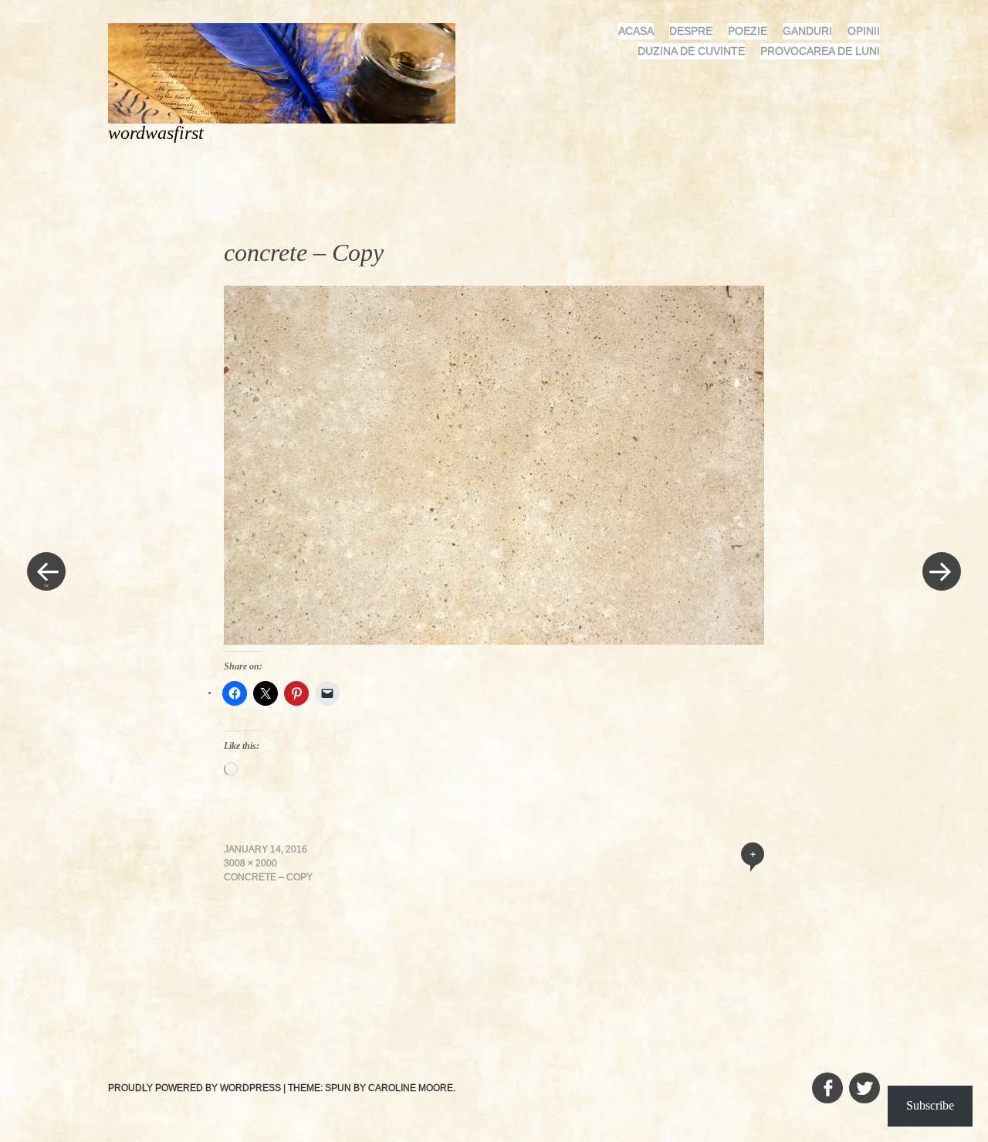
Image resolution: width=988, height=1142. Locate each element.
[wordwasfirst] (288, 72)
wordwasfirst (156, 133)
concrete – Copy (268, 877)
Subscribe (930, 1105)
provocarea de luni (820, 51)
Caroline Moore (410, 1088)
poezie (747, 31)
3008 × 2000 (250, 863)
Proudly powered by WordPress (194, 1088)
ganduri (807, 31)
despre (690, 31)
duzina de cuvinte (691, 51)
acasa (636, 31)
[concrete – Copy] (494, 640)
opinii (864, 31)
